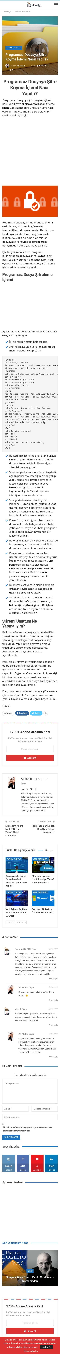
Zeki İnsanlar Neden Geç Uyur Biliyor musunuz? (43, 829)
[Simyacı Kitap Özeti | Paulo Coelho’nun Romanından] (30, 1268)
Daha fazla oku (31, 1351)
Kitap (30, 1271)
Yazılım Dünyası (13, 48)
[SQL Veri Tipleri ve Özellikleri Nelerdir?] (43, 898)
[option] (30, 1269)
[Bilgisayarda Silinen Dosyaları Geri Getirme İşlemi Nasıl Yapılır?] (17, 865)
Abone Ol (31, 758)
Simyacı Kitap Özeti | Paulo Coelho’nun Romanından (30, 1279)
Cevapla (54, 979)
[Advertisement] (30, 151)
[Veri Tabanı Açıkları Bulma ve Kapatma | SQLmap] (17, 898)
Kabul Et (47, 1347)
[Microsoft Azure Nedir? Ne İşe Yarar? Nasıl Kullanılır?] (43, 865)
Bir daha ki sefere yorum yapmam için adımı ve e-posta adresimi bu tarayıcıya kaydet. (27, 1129)
